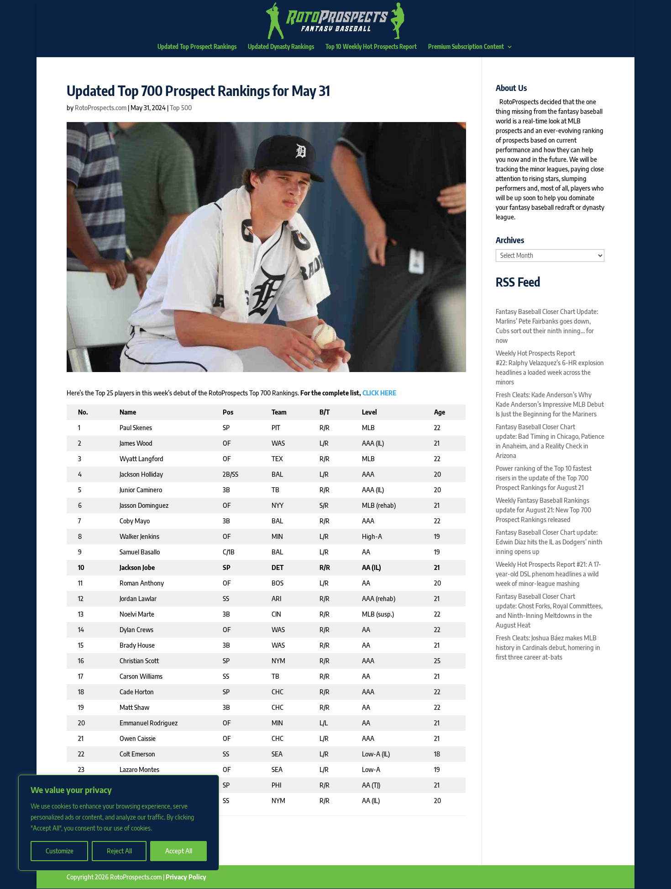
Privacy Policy (186, 877)
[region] (118, 823)
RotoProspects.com (100, 108)
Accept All (178, 851)
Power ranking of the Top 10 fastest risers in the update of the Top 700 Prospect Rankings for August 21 (544, 477)
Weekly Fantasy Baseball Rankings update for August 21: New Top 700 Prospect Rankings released (543, 509)
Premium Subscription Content (466, 46)
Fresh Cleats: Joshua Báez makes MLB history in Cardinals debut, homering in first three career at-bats (548, 647)
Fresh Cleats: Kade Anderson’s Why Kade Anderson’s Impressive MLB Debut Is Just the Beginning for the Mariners (550, 404)
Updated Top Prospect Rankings (196, 46)
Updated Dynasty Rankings (281, 46)
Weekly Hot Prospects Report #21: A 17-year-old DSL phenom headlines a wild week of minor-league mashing (548, 573)
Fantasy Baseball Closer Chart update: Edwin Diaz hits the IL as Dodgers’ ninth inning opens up (549, 541)
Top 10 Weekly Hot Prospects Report (371, 46)
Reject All (119, 851)
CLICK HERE (379, 393)
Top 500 (181, 108)
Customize (59, 851)
